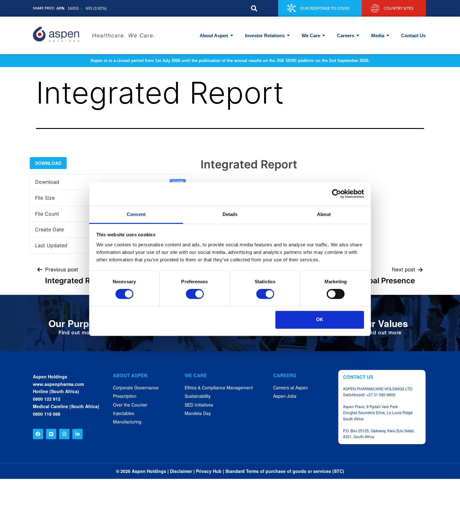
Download (48, 163)
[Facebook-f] (38, 434)
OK (319, 319)
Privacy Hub (209, 471)
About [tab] (324, 214)
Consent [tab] (136, 214)
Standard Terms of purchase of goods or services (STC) (284, 471)
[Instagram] (64, 434)
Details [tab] (230, 214)
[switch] (195, 294)
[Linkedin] (77, 434)
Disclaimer (181, 471)
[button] (254, 8)
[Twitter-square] (51, 434)
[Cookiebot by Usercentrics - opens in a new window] (336, 193)
